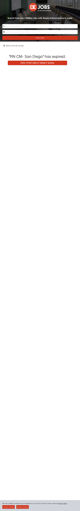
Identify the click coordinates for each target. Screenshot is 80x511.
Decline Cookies (22, 507)
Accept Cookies (8, 507)
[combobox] (40, 26)
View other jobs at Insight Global (37, 62)
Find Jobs (40, 38)
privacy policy (62, 503)
